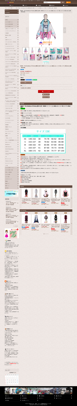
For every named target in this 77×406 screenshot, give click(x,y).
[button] (27, 30)
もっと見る (15, 226)
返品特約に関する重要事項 (26, 87)
